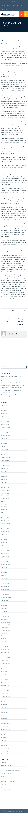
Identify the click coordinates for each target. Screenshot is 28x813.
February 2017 (5, 715)
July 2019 (3, 636)
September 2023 (6, 498)
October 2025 (5, 432)
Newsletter (5, 9)
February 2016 (5, 748)
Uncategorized (19, 46)
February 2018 (5, 682)
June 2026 (4, 410)
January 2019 (5, 652)
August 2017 (4, 699)
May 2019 (3, 641)
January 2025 (5, 454)
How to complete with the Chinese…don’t (20, 321)
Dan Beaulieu (7, 46)
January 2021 (5, 586)
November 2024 (5, 460)
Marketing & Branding (7, 781)
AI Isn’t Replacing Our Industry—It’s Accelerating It (11, 391)
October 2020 (5, 594)
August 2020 (4, 600)
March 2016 (4, 745)
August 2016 (4, 732)
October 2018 (5, 660)
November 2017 (5, 690)
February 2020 (5, 616)
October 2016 (5, 726)
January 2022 (5, 553)
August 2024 (4, 468)
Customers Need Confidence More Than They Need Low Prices (12, 377)
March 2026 (4, 419)
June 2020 (4, 605)
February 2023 (5, 518)
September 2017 (5, 696)
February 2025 (5, 452)
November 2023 (5, 493)
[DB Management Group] (8, 14)
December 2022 (5, 523)
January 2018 (5, 685)
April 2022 (4, 545)
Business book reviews (7, 765)
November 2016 (5, 723)
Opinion (3, 784)
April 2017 (4, 710)
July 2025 (3, 441)
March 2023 (4, 515)
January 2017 (5, 718)
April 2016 (4, 743)
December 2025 (5, 427)
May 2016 (3, 740)
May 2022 (4, 542)
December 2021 (5, 556)
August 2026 (4, 405)
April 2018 (4, 677)
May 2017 (3, 707)
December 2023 (5, 490)
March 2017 (4, 712)
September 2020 (6, 597)
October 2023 (5, 496)
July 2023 (4, 504)
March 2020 (4, 614)
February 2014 (5, 751)
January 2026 (5, 424)
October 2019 (4, 627)
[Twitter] (13, 2)
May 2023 (4, 509)
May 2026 (4, 413)
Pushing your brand (7, 320)
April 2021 (4, 578)
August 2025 (4, 438)
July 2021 (3, 570)
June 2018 (4, 671)
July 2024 (3, 471)
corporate (4, 768)
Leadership (4, 776)
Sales (2, 787)
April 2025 (4, 446)
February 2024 (5, 485)
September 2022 (6, 531)
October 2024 (5, 463)
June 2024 (4, 474)
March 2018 (4, 679)
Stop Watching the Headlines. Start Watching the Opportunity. (11, 395)
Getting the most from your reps (10, 770)
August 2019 (4, 633)
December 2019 (5, 622)
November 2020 (5, 592)
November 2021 (5, 559)
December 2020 (5, 589)
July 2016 (3, 734)
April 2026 (4, 416)
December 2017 (5, 688)
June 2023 (4, 507)
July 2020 (4, 603)
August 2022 (4, 534)
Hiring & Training (6, 773)
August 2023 (4, 501)
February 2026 (5, 421)
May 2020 (4, 608)
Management (5, 779)
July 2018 (3, 668)
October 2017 (4, 693)
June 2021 (4, 572)
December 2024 (5, 457)
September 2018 (5, 663)
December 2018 (5, 655)
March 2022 (4, 548)
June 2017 (4, 704)
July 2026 (4, 408)
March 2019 (4, 647)
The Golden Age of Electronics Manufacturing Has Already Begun (11, 381)
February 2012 (5, 754)
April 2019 (4, 644)
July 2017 (3, 701)
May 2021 (3, 575)
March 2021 (4, 581)
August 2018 (4, 666)
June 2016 (4, 737)
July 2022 (3, 537)
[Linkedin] (15, 2)
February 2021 (5, 583)
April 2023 (4, 512)
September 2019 (5, 630)
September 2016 (5, 729)
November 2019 (5, 625)
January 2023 (5, 520)
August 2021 (4, 567)
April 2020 (4, 611)
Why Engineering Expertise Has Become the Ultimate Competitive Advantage (12, 386)
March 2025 (4, 449)
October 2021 (4, 561)
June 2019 (4, 638)
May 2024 (4, 476)
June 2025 (4, 443)
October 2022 (5, 528)
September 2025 (6, 435)
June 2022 (4, 539)
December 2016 (5, 721)
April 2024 (4, 479)
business (3, 762)
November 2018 (5, 657)
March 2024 (4, 482)
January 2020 (5, 619)
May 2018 (3, 674)
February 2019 (5, 649)
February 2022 (5, 550)
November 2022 (5, 526)
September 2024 (6, 465)
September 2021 (5, 564)
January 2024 (5, 487)
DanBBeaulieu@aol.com (9, 5)
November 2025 (5, 430)
